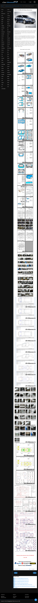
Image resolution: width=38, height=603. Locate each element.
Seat (8, 56)
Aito (2, 11)
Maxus (8, 21)
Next (34, 572)
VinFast (8, 72)
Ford (2, 56)
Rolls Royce (9, 48)
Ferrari (2, 52)
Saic (8, 52)
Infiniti (2, 76)
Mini (8, 29)
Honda (2, 68)
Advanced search (3, 597)
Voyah (8, 78)
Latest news (14, 596)
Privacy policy (27, 596)
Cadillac (2, 25)
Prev (15, 572)
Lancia (8, 9)
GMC (2, 60)
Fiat (2, 54)
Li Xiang (8, 15)
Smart (8, 60)
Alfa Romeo (3, 13)
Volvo (8, 76)
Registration (2, 596)
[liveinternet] (35, 601)
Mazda (8, 23)
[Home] (2, 6)
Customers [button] (27, 594)
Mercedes (8, 25)
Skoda (8, 58)
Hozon (2, 70)
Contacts (14, 597)
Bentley (2, 17)
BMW (2, 19)
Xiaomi (8, 80)
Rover (8, 50)
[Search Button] (34, 2)
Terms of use (27, 597)
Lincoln (8, 17)
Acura (2, 9)
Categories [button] (3, 594)
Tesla (8, 68)
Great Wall (3, 64)
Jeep (2, 84)
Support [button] (14, 594)
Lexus (8, 13)
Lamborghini (3, 88)
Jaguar (2, 82)
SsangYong (9, 62)
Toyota (8, 70)
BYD (2, 23)
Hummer (2, 72)
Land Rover (9, 11)
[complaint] (29, 569)
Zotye (8, 84)
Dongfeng (3, 48)
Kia (1, 86)
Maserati (8, 19)
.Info (8, 86)
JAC (2, 80)
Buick (2, 21)
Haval (2, 66)
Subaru (8, 64)
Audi (2, 15)
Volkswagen (9, 74)
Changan (2, 27)
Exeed (2, 50)
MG (7, 27)
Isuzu (2, 78)
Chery (2, 29)
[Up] (36, 600)
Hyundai (2, 74)
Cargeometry (10, 601)
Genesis (2, 58)
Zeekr (8, 82)
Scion (8, 54)
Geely (2, 62)
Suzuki (8, 66)
